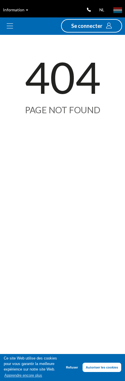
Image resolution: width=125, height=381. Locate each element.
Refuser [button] (72, 367)
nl (101, 9)
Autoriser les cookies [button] (102, 367)
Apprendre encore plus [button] (23, 375)
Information (14, 9)
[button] (91, 26)
